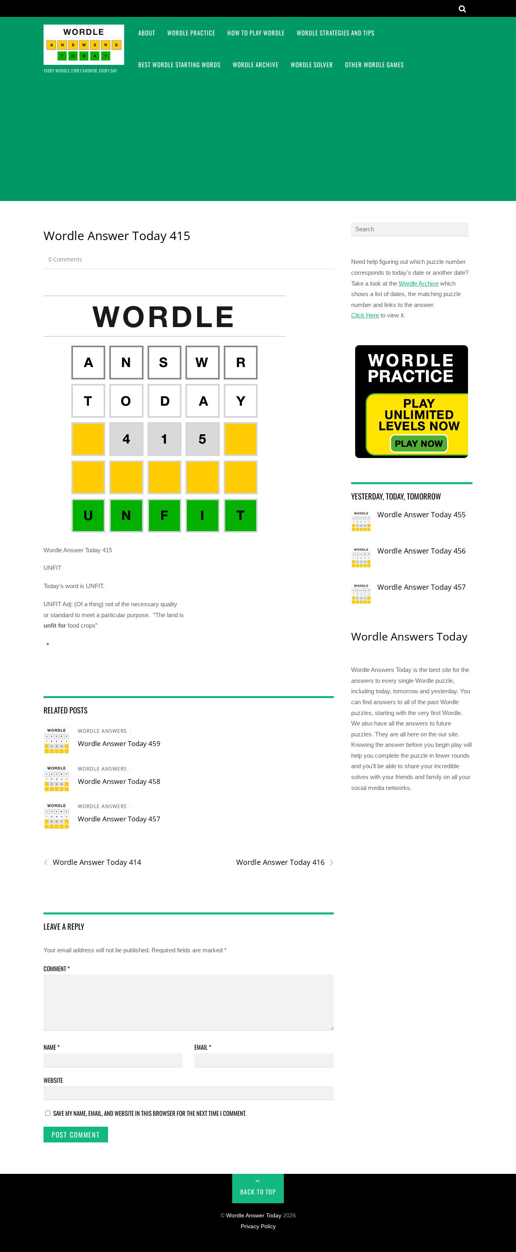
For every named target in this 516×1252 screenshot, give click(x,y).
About (146, 32)
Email (202, 1047)
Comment (57, 968)
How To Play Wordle (256, 32)
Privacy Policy (258, 1226)
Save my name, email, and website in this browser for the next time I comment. (149, 1113)
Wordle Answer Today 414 (92, 862)
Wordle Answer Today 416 (284, 862)
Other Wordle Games (374, 64)
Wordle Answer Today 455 (421, 514)
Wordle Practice (191, 32)
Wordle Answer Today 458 (119, 781)
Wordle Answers (102, 731)
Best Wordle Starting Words (179, 64)
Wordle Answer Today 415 (117, 235)
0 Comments (65, 259)
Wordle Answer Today (253, 1216)
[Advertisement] (258, 140)
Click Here (365, 315)
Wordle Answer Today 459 (119, 743)
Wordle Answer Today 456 (421, 551)
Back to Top (258, 1191)
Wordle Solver (312, 64)
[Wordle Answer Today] (84, 59)
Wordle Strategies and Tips (336, 32)
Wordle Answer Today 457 (119, 818)
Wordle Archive (256, 64)
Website (53, 1080)
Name (52, 1047)
